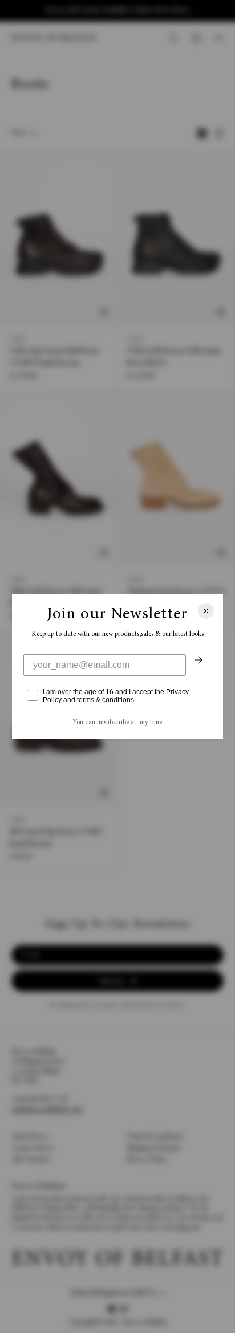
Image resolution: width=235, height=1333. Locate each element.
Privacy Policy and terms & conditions (116, 696)
